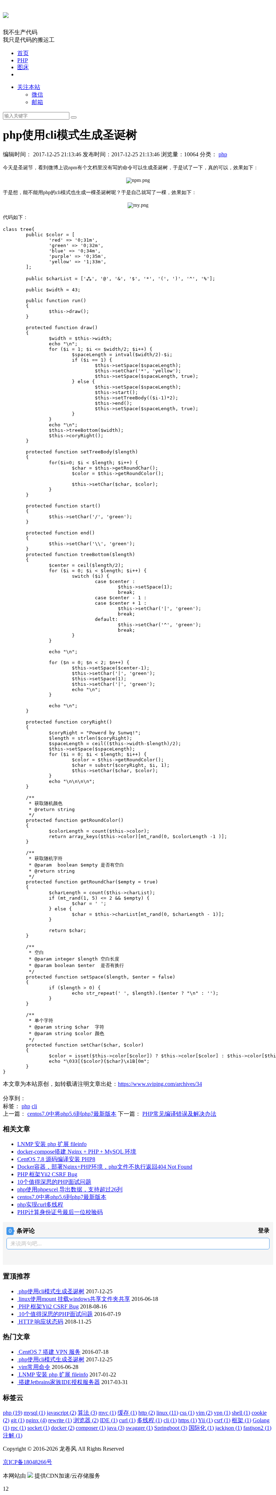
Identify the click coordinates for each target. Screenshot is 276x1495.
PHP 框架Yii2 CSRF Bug (47, 1174)
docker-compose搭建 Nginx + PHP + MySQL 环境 (76, 1152)
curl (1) (127, 1420)
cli (34, 1106)
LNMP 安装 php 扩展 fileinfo (52, 1144)
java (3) (115, 1428)
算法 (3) (87, 1413)
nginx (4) (36, 1420)
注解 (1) (12, 1435)
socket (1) (38, 1428)
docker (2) (62, 1428)
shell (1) (241, 1413)
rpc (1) (18, 1428)
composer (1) (91, 1428)
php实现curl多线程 (40, 1204)
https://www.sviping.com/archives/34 (160, 1084)
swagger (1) (139, 1428)
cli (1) (170, 1420)
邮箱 (37, 102)
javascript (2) (61, 1413)
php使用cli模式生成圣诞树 (51, 1291)
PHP (22, 60)
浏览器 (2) (85, 1420)
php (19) (12, 1413)
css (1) (187, 1413)
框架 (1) (241, 1420)
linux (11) (167, 1413)
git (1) (17, 1420)
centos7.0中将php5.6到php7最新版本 (71, 1114)
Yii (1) (205, 1420)
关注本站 (28, 87)
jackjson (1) (228, 1428)
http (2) (146, 1413)
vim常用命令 (34, 1367)
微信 (37, 94)
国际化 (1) (201, 1428)
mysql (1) (34, 1413)
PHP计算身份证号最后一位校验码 (60, 1212)
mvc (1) (107, 1413)
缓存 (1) (127, 1413)
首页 (23, 53)
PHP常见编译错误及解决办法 (179, 1114)
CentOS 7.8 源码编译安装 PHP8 (56, 1159)
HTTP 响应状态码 (41, 1322)
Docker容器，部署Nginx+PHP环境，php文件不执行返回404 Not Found (104, 1167)
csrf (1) (222, 1420)
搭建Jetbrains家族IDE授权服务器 (59, 1382)
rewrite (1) (60, 1420)
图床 (23, 67)
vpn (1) (222, 1413)
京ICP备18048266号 (27, 1462)
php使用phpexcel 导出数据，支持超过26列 (70, 1189)
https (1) (187, 1420)
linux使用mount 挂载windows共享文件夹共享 (74, 1299)
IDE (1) (109, 1420)
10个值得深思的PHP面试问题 (54, 1182)
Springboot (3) (170, 1428)
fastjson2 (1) (257, 1428)
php (222, 154)
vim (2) (204, 1413)
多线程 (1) (149, 1420)
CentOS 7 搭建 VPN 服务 (49, 1352)
